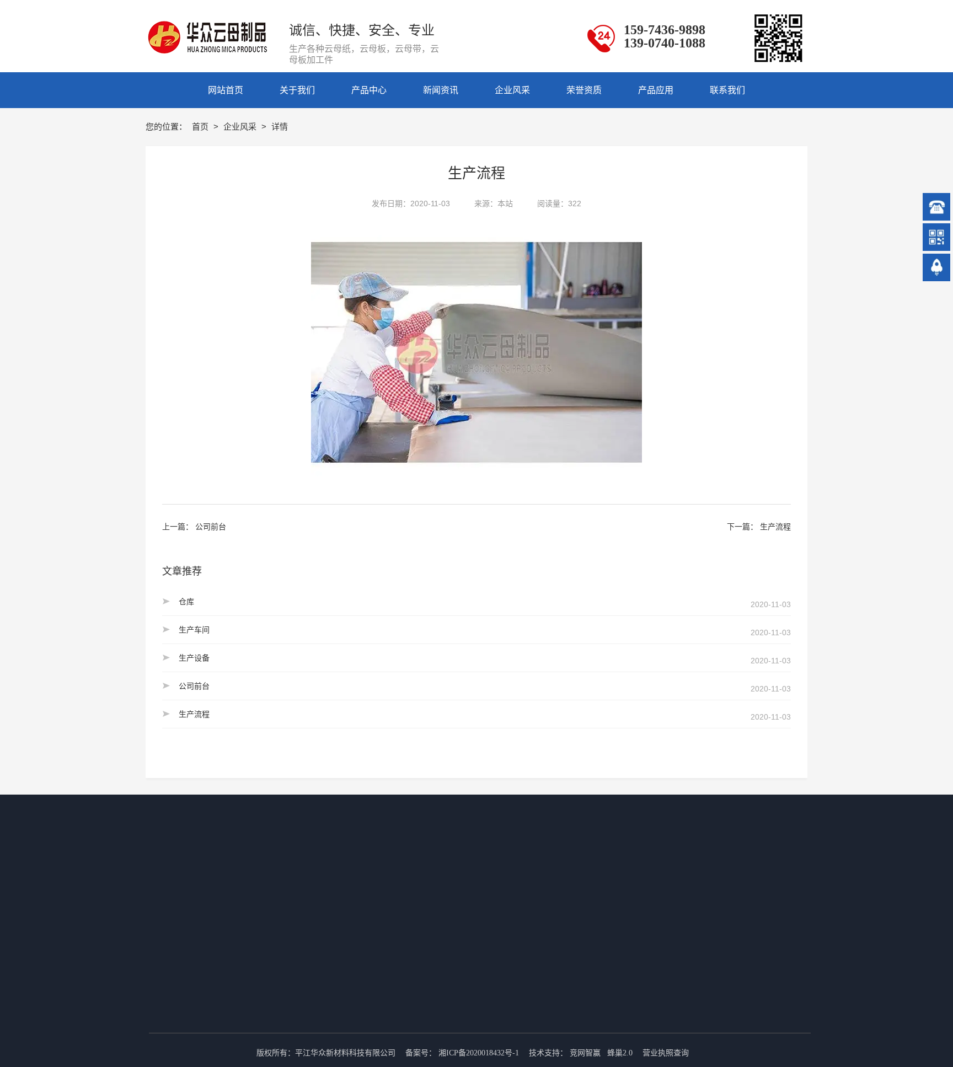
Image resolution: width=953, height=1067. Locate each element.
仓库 (186, 601)
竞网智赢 (585, 1053)
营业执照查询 (666, 1053)
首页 (201, 126)
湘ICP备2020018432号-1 (478, 1053)
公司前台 (210, 526)
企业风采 (241, 126)
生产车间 (194, 629)
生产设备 (194, 657)
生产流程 (775, 526)
